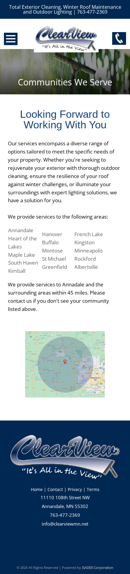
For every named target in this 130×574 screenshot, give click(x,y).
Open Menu (11, 39)
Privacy (75, 489)
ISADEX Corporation (97, 567)
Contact (55, 489)
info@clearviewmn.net (65, 524)
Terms (93, 489)
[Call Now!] (119, 38)
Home (37, 489)
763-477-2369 (65, 515)
